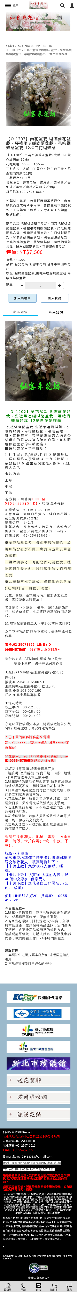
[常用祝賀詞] (38, 1080)
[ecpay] (38, 996)
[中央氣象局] (38, 1013)
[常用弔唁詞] (38, 1097)
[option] (38, 21)
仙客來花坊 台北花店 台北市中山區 (29, 46)
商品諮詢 (56, 312)
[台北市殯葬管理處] (38, 1047)
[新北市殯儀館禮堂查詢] (38, 1063)
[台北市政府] (38, 1030)
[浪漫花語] (38, 1114)
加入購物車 (22, 298)
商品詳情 (20, 312)
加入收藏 (54, 298)
